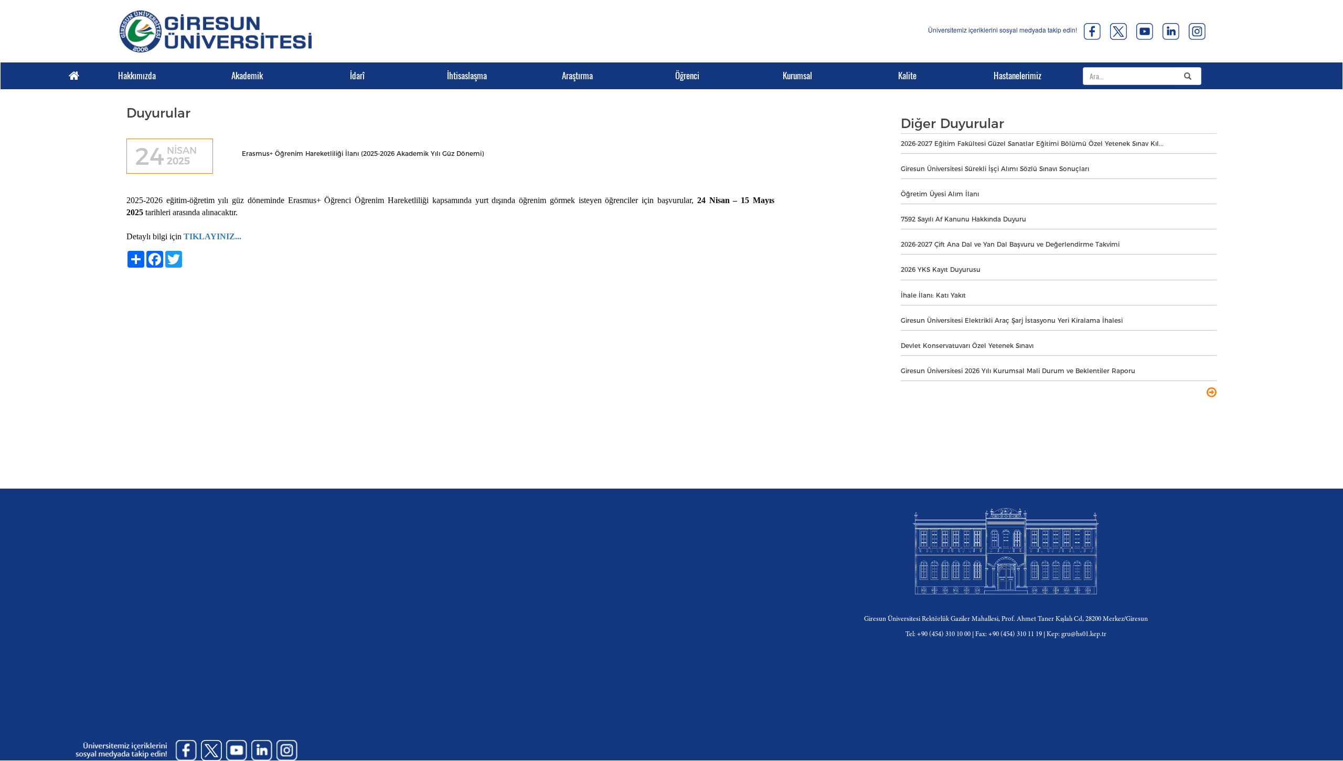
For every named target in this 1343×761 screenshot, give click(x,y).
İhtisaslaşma (467, 75)
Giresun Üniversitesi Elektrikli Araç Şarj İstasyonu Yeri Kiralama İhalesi (1012, 320)
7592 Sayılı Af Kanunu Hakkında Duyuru (963, 219)
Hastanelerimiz (1017, 75)
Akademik (247, 75)
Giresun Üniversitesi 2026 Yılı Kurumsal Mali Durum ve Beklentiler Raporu (1018, 371)
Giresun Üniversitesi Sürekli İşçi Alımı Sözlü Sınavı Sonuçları (995, 169)
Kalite (907, 75)
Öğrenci (687, 75)
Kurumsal (797, 75)
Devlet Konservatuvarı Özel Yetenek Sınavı (967, 346)
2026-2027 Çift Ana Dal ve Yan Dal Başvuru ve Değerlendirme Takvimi (1010, 244)
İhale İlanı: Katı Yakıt (933, 295)
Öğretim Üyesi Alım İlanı (940, 194)
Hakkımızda (137, 75)
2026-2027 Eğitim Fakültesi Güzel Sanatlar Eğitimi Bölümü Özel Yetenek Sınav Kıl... (1032, 143)
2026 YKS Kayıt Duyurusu (940, 269)
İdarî (357, 75)
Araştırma (577, 75)
